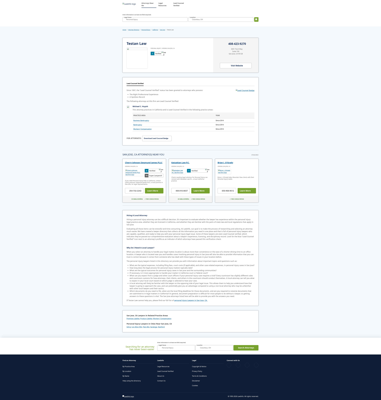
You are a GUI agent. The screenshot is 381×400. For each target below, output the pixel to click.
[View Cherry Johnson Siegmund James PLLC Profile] (134, 173)
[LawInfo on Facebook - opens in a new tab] (229, 365)
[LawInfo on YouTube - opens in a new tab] (247, 365)
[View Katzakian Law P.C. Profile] (178, 171)
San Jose (162, 30)
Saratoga (153, 327)
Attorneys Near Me (148, 4)
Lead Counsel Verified (178, 4)
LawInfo (160, 360)
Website (237, 65)
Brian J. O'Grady (225, 162)
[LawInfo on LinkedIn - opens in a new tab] (256, 365)
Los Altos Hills (137, 327)
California (155, 30)
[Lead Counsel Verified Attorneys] (245, 95)
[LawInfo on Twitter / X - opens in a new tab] (238, 365)
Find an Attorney (129, 360)
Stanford (161, 327)
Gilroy (129, 327)
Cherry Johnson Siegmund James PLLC (143, 162)
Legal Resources (162, 4)
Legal (194, 360)
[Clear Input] (185, 19)
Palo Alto (146, 327)
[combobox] (155, 19)
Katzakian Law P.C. (180, 162)
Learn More (152, 190)
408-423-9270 (237, 44)
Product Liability (146, 319)
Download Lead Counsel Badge (156, 138)
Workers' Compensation (142, 129)
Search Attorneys (246, 347)
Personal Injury (145, 30)
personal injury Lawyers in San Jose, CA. (190, 300)
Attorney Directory (133, 30)
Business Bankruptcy (141, 120)
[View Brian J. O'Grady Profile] (224, 171)
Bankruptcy (137, 125)
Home (124, 30)
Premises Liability (133, 319)
